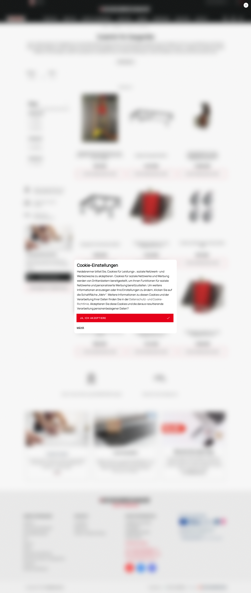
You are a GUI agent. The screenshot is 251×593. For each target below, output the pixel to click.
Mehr (80, 327)
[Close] (246, 5)
